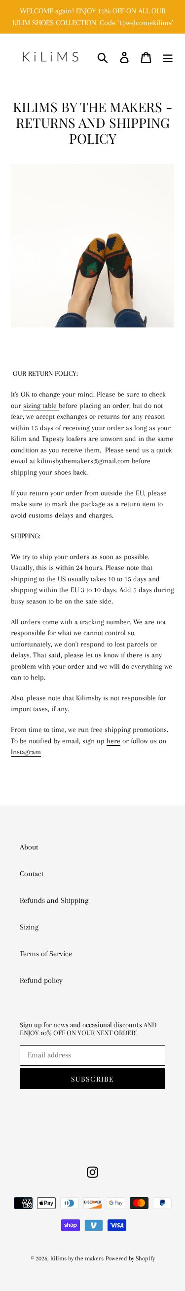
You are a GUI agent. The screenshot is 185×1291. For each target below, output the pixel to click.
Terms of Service (46, 953)
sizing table (41, 405)
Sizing (29, 927)
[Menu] (168, 57)
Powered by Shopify (130, 1258)
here (113, 741)
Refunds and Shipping (54, 900)
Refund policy (41, 980)
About (29, 847)
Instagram (26, 752)
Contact (31, 873)
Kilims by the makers (77, 1258)
